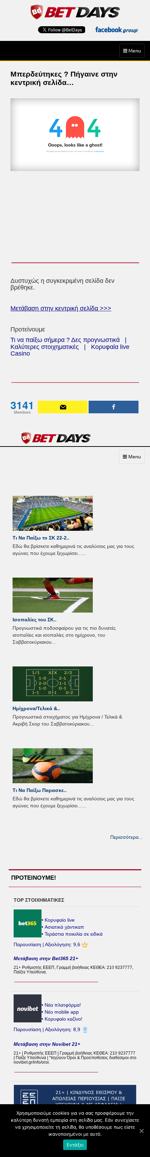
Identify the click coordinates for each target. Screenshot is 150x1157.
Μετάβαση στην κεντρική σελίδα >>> (60, 308)
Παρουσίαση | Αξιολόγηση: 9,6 (48, 944)
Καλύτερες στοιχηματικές (44, 346)
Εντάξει (75, 1145)
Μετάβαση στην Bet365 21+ (46, 958)
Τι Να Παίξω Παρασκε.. (40, 790)
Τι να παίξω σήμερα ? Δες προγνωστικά (65, 339)
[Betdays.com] (75, 11)
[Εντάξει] (141, 1130)
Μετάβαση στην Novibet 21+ (47, 1044)
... (84, 553)
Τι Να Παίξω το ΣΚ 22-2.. (41, 538)
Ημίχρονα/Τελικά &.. (36, 708)
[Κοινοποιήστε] (113, 407)
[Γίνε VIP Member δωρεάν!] (63, 407)
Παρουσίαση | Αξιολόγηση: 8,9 (48, 1029)
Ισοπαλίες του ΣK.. (35, 619)
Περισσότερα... (126, 837)
